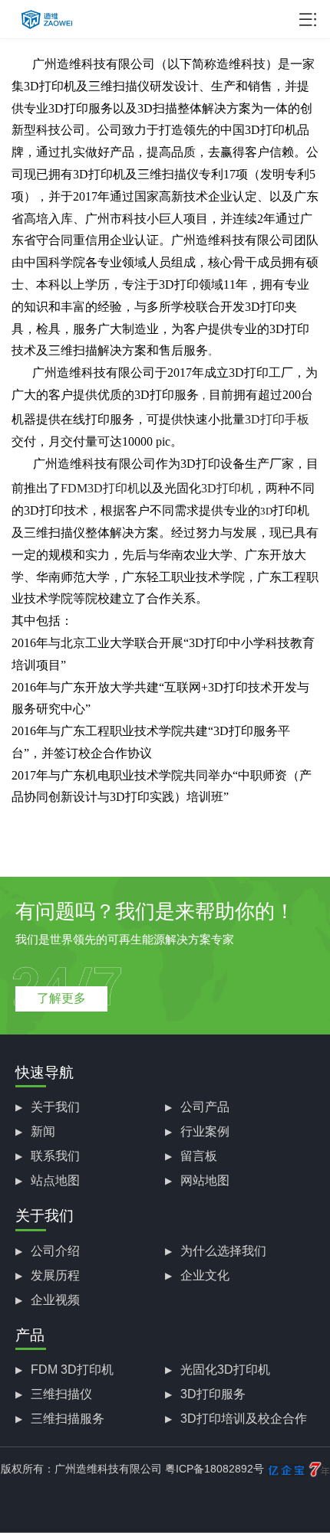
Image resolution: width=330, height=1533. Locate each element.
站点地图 (55, 1180)
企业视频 (55, 1299)
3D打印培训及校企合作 (243, 1418)
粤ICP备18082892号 (214, 1469)
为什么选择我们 (223, 1250)
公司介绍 (55, 1250)
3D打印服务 (213, 1394)
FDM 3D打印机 (72, 1369)
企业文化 (204, 1275)
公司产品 (204, 1106)
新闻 (43, 1131)
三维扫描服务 (67, 1418)
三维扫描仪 (61, 1394)
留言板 (198, 1155)
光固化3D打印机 (225, 1369)
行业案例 (204, 1131)
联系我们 (55, 1155)
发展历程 (55, 1275)
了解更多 (61, 998)
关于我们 (55, 1106)
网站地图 (204, 1180)
